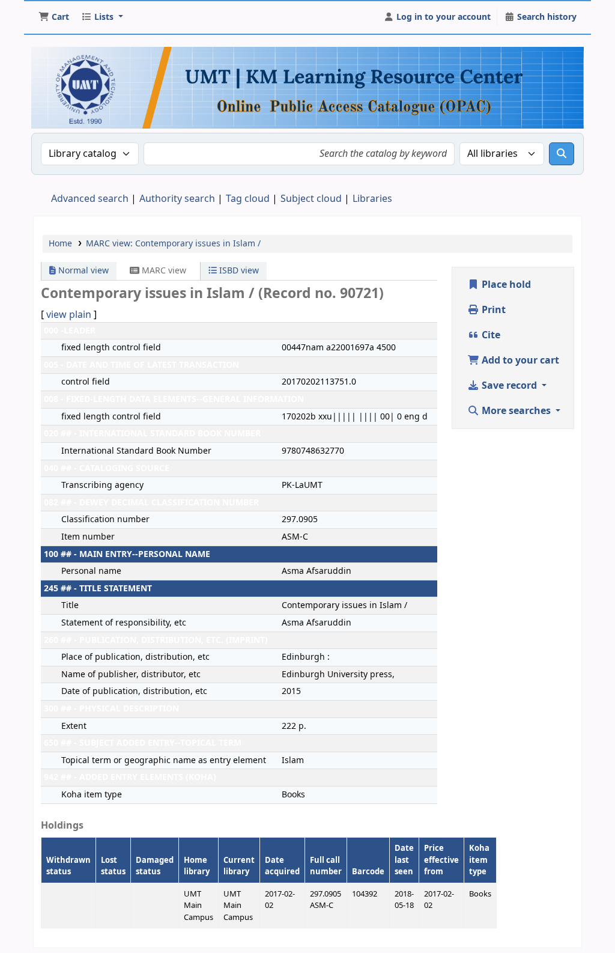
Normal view (82, 270)
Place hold (505, 285)
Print (492, 310)
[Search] (561, 153)
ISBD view (238, 270)
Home (60, 243)
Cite (489, 335)
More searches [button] (516, 411)
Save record (509, 386)
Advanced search (90, 199)
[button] (54, 17)
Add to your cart (519, 360)
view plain (68, 315)
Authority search (177, 199)
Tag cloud (248, 199)
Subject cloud (311, 199)
